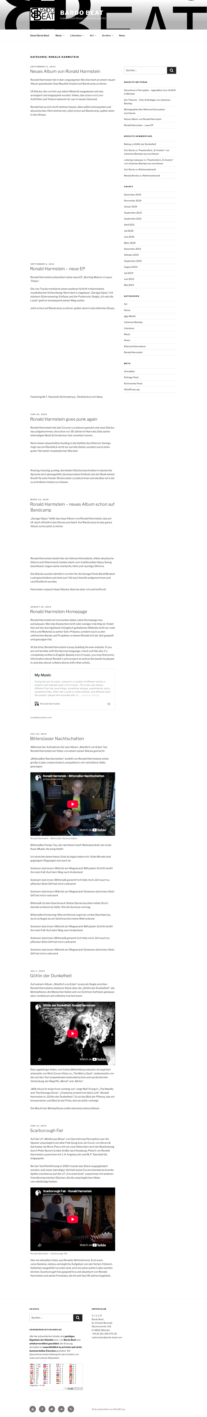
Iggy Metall (129, 316)
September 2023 (133, 212)
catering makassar (133, 160)
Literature (76, 35)
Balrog (127, 144)
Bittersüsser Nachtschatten (57, 738)
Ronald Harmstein (133, 352)
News (122, 35)
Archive (106, 35)
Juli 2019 (128, 273)
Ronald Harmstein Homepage (58, 611)
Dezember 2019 (132, 248)
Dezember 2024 (132, 194)
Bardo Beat (82, 12)
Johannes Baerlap (133, 322)
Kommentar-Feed (133, 383)
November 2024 (132, 200)
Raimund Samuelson (135, 346)
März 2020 (130, 242)
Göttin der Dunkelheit (51, 975)
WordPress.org (132, 389)
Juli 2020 (129, 230)
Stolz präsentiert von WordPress (108, 1409)
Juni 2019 (129, 279)
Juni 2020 (129, 236)
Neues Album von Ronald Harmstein (65, 71)
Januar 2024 (130, 206)
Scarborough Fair (46, 1130)
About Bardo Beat (39, 35)
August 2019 (130, 267)
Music (58, 35)
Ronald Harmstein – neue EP (57, 268)
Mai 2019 (129, 285)
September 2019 (133, 261)
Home (127, 310)
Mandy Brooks (131, 175)
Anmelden (129, 371)
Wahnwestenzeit (147, 169)
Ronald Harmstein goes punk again (63, 419)
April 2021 (129, 224)
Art (92, 35)
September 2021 (133, 218)
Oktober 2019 (131, 254)
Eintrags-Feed (131, 377)
